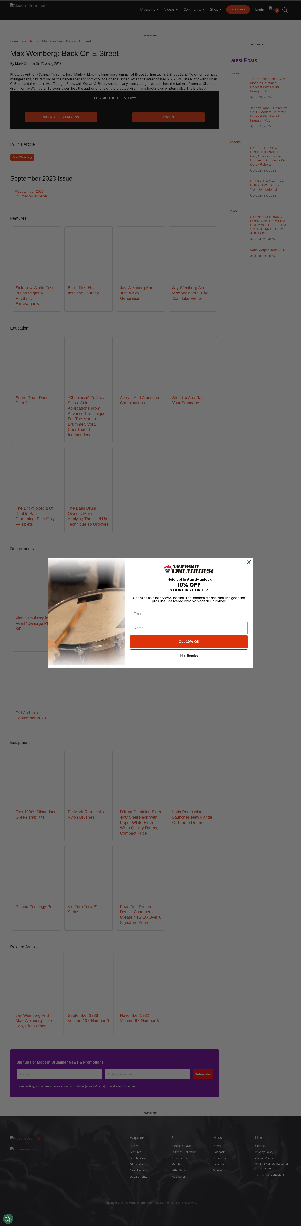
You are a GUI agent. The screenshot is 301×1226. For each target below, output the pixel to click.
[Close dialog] (249, 562)
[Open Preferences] (8, 1219)
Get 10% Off (189, 642)
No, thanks (189, 656)
